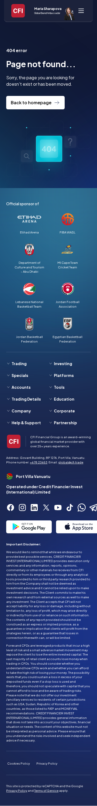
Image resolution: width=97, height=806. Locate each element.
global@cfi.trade (70, 462)
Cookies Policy (18, 763)
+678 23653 (38, 462)
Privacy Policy (46, 763)
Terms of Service (46, 790)
